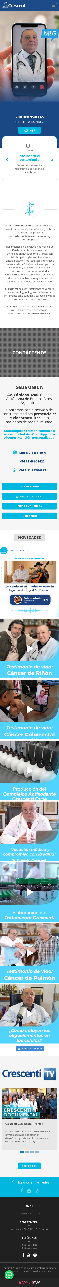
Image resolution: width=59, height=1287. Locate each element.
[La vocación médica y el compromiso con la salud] (29, 831)
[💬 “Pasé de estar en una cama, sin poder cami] (29, 709)
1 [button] (22, 1152)
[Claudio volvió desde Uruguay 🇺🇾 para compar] (29, 648)
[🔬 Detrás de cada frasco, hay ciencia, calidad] (29, 892)
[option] (29, 1119)
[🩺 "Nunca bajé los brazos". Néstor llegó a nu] (29, 953)
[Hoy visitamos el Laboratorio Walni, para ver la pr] (29, 770)
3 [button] (32, 1152)
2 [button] (27, 1152)
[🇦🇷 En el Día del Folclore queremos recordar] (29, 587)
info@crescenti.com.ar (29, 1213)
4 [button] (37, 1152)
